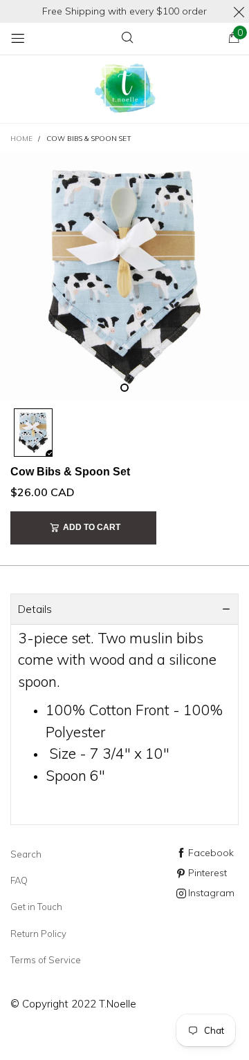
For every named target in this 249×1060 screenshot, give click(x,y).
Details (35, 609)
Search (26, 854)
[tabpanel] (124, 277)
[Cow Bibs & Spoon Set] (124, 277)
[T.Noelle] (124, 89)
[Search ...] (127, 38)
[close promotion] (238, 11)
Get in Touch (36, 906)
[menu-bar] (17, 38)
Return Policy (38, 933)
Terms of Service (45, 959)
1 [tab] (124, 388)
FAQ (19, 880)
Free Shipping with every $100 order (124, 11)
